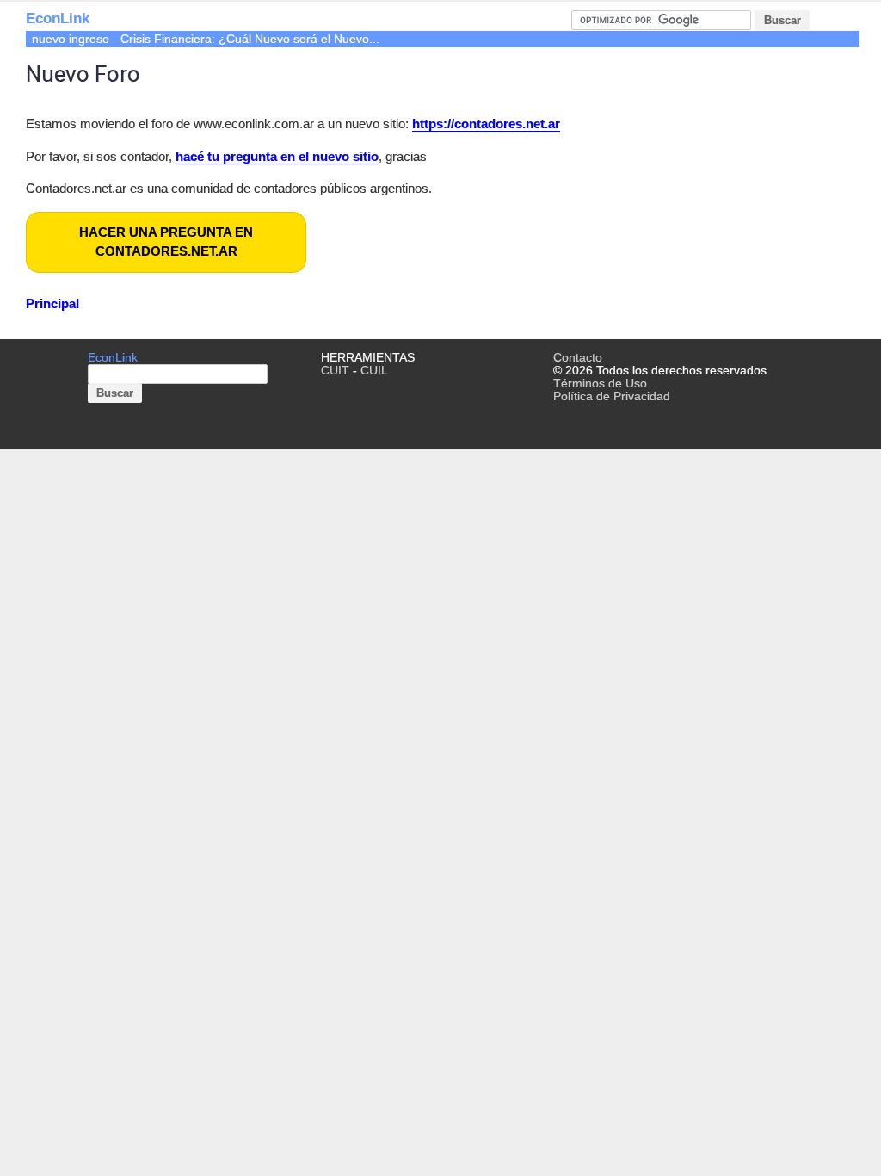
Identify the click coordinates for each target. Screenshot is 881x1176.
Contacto (577, 357)
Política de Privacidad (611, 396)
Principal (52, 303)
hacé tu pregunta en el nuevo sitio (277, 156)
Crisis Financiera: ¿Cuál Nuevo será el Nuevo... (249, 39)
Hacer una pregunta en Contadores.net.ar (166, 242)
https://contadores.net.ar (486, 123)
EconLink (57, 18)
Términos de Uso (600, 383)
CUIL (374, 370)
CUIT (335, 370)
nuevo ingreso (70, 39)
